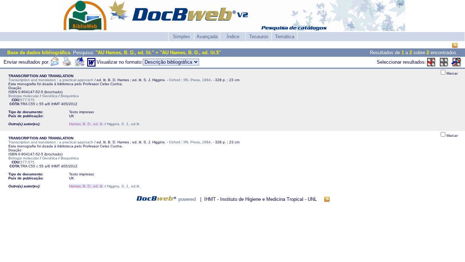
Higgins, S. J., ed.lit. (123, 124)
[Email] (54, 65)
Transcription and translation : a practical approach (50, 80)
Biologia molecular (23, 96)
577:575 (27, 100)
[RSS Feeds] (455, 46)
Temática (284, 36)
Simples (181, 36)
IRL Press (191, 80)
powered (187, 199)
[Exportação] (79, 65)
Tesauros (258, 36)
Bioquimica (70, 96)
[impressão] (67, 65)
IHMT (55, 104)
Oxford (174, 80)
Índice (233, 36)
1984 (206, 80)
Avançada (207, 36)
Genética (49, 96)
